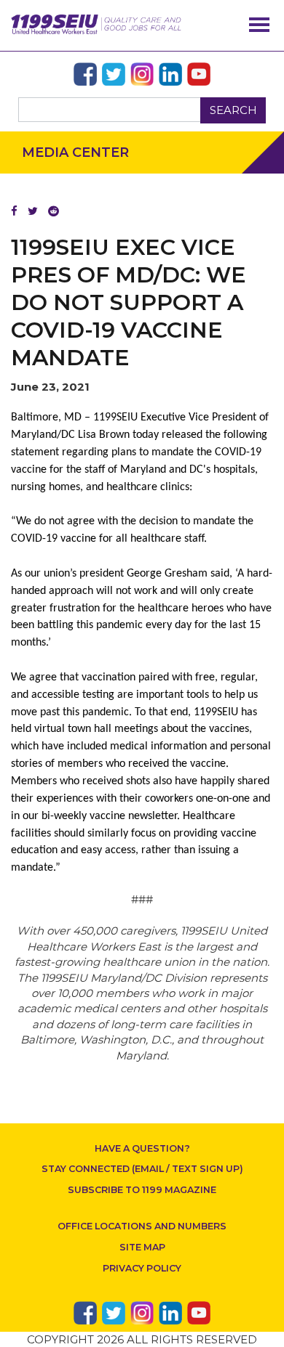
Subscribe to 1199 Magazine (142, 1189)
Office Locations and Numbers (142, 1226)
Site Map (142, 1247)
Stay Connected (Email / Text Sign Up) (142, 1168)
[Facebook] (14, 211)
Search (233, 110)
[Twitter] (33, 211)
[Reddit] (53, 211)
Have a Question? (142, 1148)
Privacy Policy (142, 1268)
